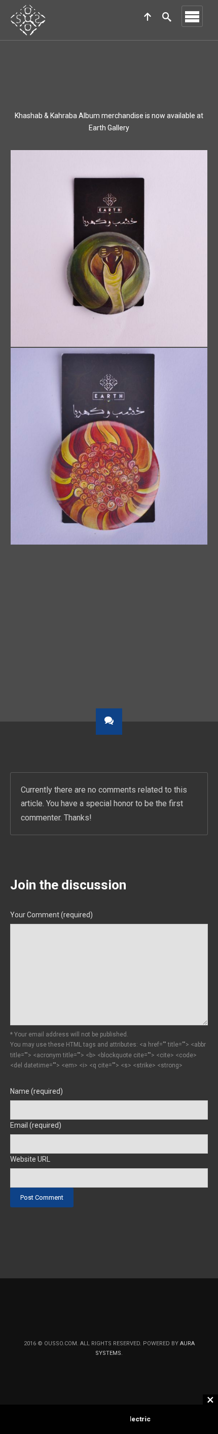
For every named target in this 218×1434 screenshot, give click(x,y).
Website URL (30, 1159)
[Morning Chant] (109, 446)
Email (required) (35, 1125)
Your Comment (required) (51, 915)
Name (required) (36, 1091)
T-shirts (178, 645)
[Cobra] (109, 248)
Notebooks (47, 645)
